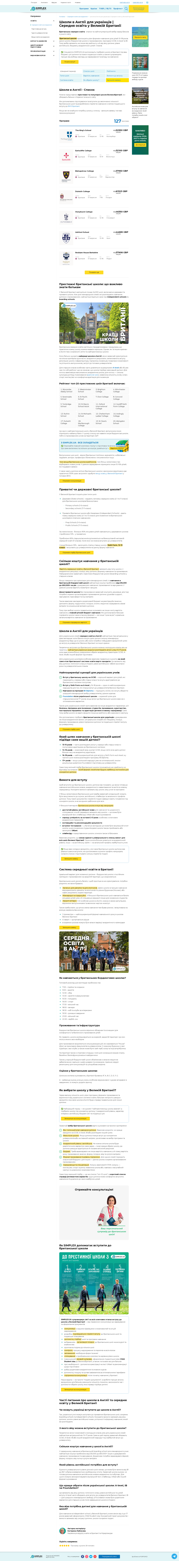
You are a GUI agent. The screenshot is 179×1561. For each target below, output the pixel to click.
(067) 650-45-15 (125, 2)
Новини (77, 2)
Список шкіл (88, 71)
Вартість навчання (91, 76)
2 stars (62, 1546)
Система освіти (66, 80)
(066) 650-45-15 (138, 2)
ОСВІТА (33, 21)
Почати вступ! (69, 62)
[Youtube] (95, 1556)
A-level (116, 368)
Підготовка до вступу (38, 29)
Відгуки (54, 2)
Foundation (68, 696)
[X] (174, 1556)
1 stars (60, 1546)
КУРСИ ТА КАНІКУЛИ (38, 41)
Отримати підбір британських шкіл (76, 552)
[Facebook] (82, 1556)
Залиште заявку (114, 80)
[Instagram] (86, 1556)
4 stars (66, 1546)
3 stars (64, 1546)
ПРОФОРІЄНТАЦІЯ (37, 51)
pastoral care (92, 375)
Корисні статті (66, 2)
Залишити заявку (71, 859)
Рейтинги (111, 71)
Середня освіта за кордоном (41, 25)
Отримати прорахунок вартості (75, 622)
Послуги (34, 2)
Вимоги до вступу (115, 76)
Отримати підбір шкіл (71, 729)
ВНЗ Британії (74, 106)
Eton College (103, 397)
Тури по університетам (39, 33)
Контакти (44, 2)
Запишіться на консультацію (75, 1119)
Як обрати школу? (91, 80)
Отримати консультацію (72, 481)
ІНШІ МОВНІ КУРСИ (37, 55)
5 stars (69, 1546)
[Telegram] (90, 1556)
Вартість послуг (117, 448)
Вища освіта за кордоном (40, 37)
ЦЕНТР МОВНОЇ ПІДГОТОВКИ (36, 46)
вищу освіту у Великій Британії (109, 474)
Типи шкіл (64, 76)
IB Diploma (88, 691)
